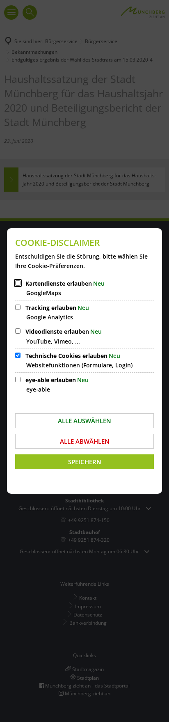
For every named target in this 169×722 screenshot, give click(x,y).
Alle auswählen (84, 421)
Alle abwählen (85, 441)
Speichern (84, 462)
